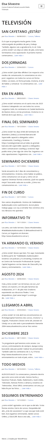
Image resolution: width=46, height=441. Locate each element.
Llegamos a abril (17, 305)
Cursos (30, 36)
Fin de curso (13, 192)
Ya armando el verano (22, 243)
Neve (4, 438)
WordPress (22, 438)
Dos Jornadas (14, 62)
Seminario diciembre (20, 161)
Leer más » (18, 55)
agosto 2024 (13, 274)
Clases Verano (33, 98)
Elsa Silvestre (10, 36)
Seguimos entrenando (22, 395)
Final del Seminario (20, 122)
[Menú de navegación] (41, 6)
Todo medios (13, 364)
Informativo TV (16, 217)
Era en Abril (13, 93)
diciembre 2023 (15, 333)
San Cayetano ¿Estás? (21, 31)
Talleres (37, 36)
